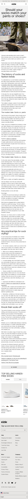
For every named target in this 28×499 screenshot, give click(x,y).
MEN (20, 379)
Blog (16, 442)
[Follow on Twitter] (5, 483)
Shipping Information (6, 438)
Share (15, 367)
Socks (2, 462)
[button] (3, 406)
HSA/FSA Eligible (5, 457)
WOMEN (8, 379)
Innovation (18, 438)
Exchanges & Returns (6, 442)
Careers (17, 469)
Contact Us (4, 447)
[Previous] (23, 414)
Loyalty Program (19, 467)
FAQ (16, 445)
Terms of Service (5, 472)
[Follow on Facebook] (2, 483)
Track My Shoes (5, 445)
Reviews (17, 440)
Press (16, 462)
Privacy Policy (4, 469)
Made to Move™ (19, 464)
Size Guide (4, 440)
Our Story (17, 459)
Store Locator (18, 457)
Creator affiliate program (19, 472)
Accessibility (4, 467)
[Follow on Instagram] (9, 483)
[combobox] (14, 493)
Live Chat (3, 450)
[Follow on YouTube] (12, 483)
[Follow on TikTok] (15, 483)
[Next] (24, 414)
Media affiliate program (21, 476)
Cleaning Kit (4, 459)
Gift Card (3, 464)
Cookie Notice (4, 474)
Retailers (17, 478)
